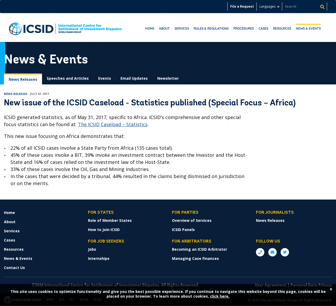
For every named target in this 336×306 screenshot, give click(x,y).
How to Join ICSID (104, 229)
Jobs (92, 249)
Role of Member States (110, 220)
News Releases (23, 79)
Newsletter (168, 78)
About (164, 28)
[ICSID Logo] (65, 27)
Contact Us (14, 267)
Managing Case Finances (195, 258)
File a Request (242, 6)
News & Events (308, 28)
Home (149, 28)
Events (104, 78)
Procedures (243, 28)
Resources (282, 28)
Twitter (285, 252)
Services (182, 28)
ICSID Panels (183, 229)
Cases (263, 28)
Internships (98, 258)
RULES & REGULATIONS (211, 28)
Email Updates (134, 78)
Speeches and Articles (68, 78)
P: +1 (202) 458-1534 (260, 252)
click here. (219, 296)
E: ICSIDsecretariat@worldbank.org (272, 252)
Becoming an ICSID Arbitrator (199, 249)
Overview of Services (192, 220)
